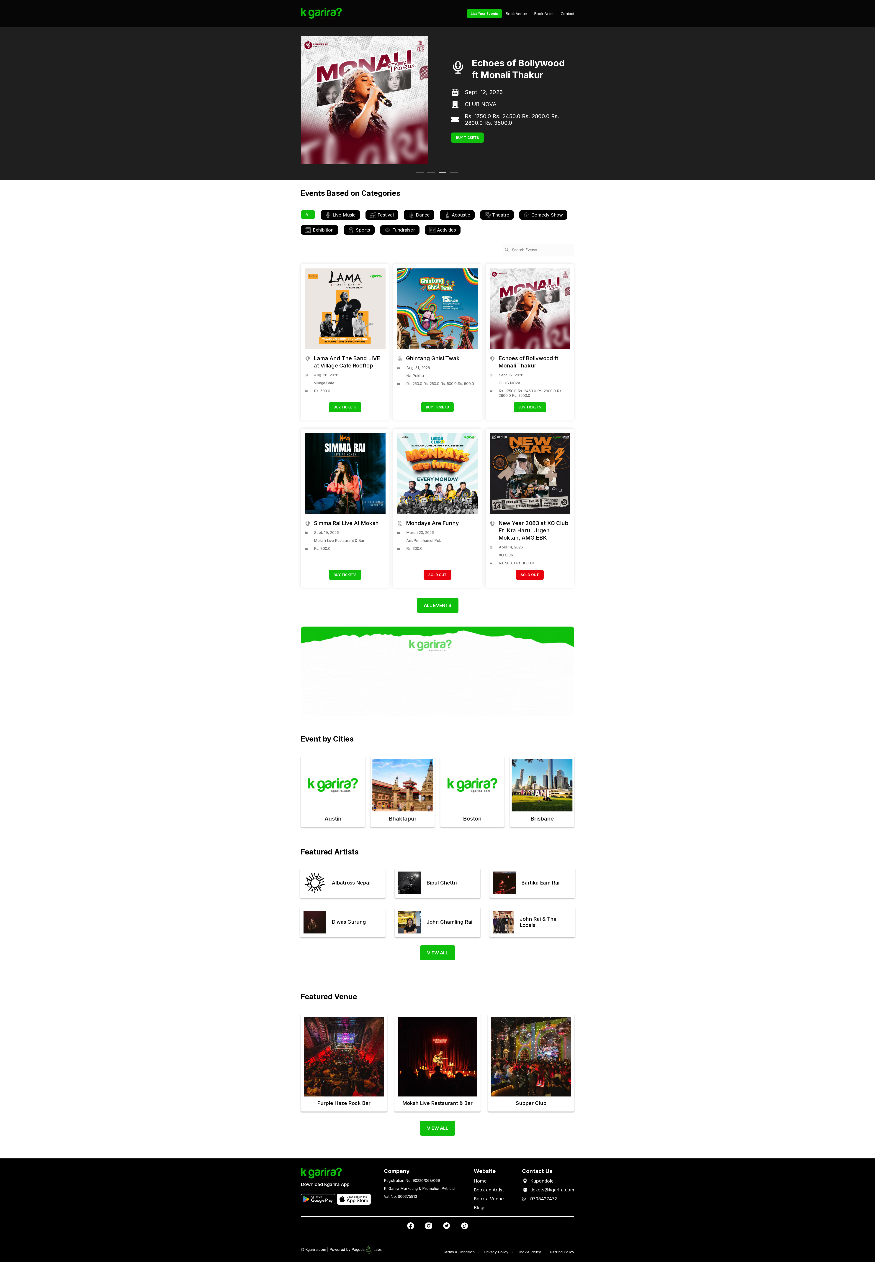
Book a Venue (489, 1198)
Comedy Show (547, 215)
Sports (363, 230)
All (308, 214)
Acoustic (461, 215)
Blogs (480, 1207)
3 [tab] (441, 174)
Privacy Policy (496, 1252)
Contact (567, 13)
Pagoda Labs (367, 1249)
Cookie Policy (529, 1252)
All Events (437, 605)
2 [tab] (429, 174)
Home (480, 1181)
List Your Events (484, 13)
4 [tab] (452, 174)
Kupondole (542, 1181)
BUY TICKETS (467, 134)
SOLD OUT (437, 575)
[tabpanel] (437, 100)
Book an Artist (489, 1190)
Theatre (500, 215)
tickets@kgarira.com (552, 1190)
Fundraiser (403, 230)
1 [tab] (418, 174)
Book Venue (516, 13)
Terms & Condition (459, 1252)
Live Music (344, 215)
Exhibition (323, 230)
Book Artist (543, 13)
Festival (386, 215)
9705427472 (543, 1198)
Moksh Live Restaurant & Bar (502, 107)
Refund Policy (562, 1252)
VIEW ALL (437, 953)
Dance (423, 215)
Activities (446, 230)
